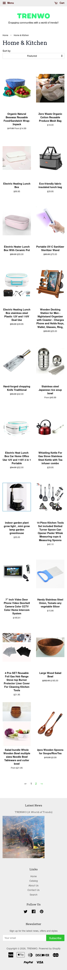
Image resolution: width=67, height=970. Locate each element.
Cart (61, 3)
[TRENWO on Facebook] (34, 912)
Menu (10, 3)
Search (33, 894)
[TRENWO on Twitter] (25, 912)
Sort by (6, 50)
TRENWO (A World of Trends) (33, 812)
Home (5, 35)
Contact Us (33, 890)
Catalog (33, 880)
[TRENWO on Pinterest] (41, 912)
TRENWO (32, 948)
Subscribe (55, 938)
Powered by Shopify (49, 948)
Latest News (33, 805)
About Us (33, 885)
